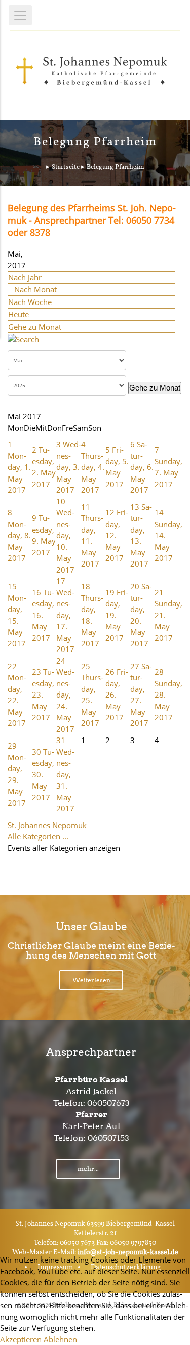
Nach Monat (35, 289)
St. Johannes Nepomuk (47, 825)
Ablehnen (60, 1339)
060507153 (108, 1138)
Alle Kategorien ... (38, 836)
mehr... (88, 1169)
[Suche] (23, 338)
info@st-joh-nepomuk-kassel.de (128, 1252)
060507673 (108, 1103)
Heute (18, 314)
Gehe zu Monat (34, 327)
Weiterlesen (91, 980)
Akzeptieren (21, 1339)
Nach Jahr (25, 277)
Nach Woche (30, 302)
